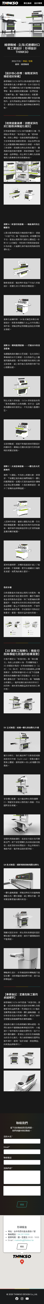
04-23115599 (23, 1234)
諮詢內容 (8, 1168)
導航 (22, 1246)
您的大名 (8, 1136)
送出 (22, 1204)
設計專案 (38, 3)
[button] (22, 1259)
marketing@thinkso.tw (24, 1240)
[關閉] (35, 1222)
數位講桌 (28, 3)
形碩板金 (10, 3)
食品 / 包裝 (28, 60)
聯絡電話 (7, 1157)
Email (7, 1147)
